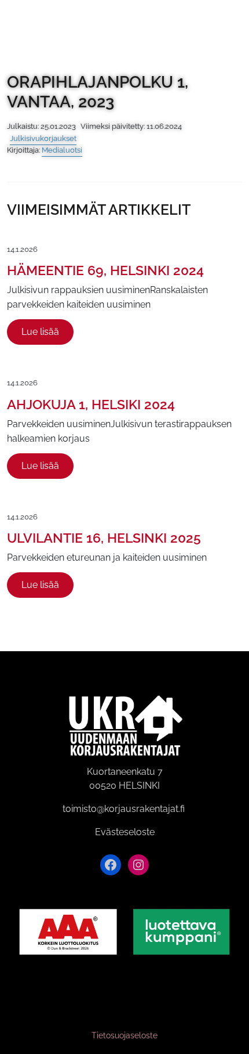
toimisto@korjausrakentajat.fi (124, 808)
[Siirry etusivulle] (22, 22)
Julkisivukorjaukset (43, 138)
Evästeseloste (125, 832)
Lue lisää (40, 331)
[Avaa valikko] (233, 22)
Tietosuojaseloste (124, 1035)
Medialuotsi (62, 150)
